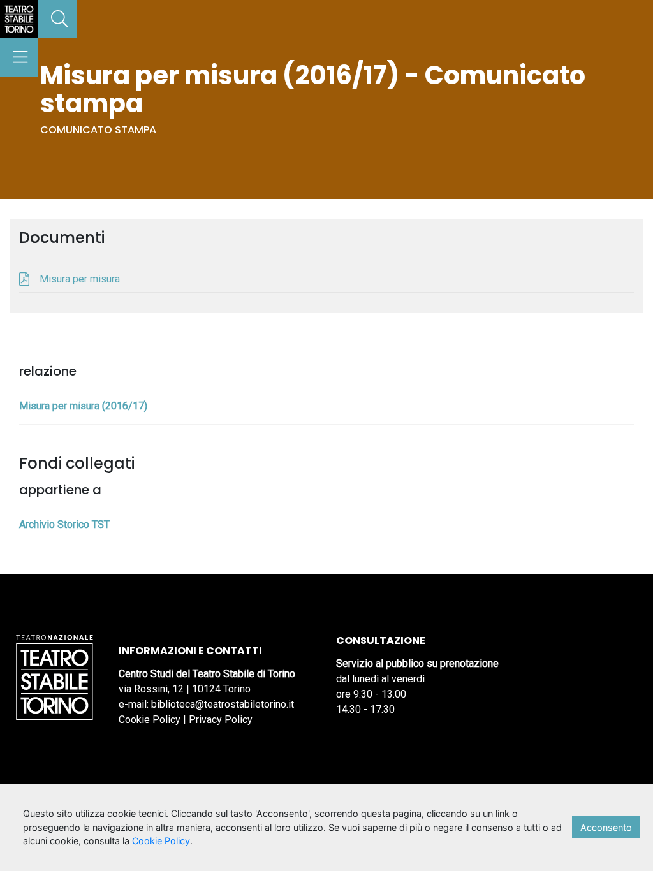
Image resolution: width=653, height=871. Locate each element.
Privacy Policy (221, 720)
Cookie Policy (149, 720)
